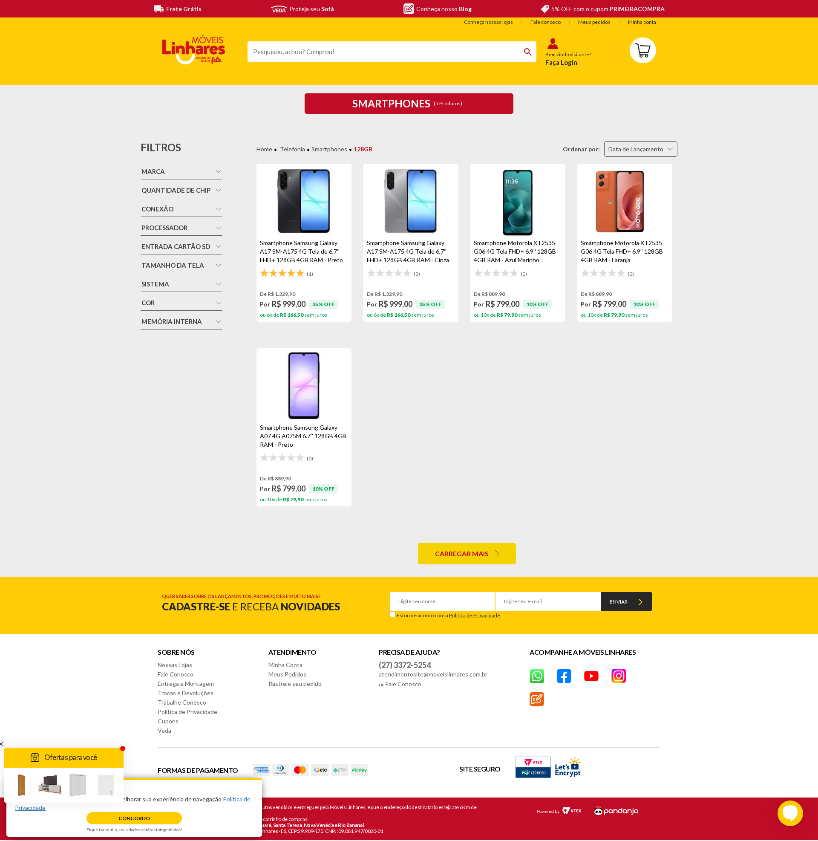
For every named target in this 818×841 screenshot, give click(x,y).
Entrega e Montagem (186, 683)
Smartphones (329, 149)
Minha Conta (285, 664)
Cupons (168, 721)
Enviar (619, 601)
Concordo (134, 818)
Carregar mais (462, 553)
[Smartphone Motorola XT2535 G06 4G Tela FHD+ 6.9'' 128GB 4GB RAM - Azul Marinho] (517, 201)
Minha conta (642, 22)
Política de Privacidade (474, 615)
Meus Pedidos (287, 674)
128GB (363, 149)
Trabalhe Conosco (182, 702)
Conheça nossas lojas (488, 22)
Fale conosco (545, 22)
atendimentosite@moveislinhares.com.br (433, 674)
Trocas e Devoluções (185, 692)
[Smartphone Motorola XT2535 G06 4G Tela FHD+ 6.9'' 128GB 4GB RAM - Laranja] (624, 201)
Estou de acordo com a (448, 615)
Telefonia (292, 149)
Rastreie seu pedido (295, 683)
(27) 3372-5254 (405, 665)
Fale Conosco (175, 674)
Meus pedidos (594, 22)
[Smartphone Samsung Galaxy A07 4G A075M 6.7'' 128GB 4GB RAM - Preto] (303, 385)
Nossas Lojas (175, 664)
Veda (164, 730)
